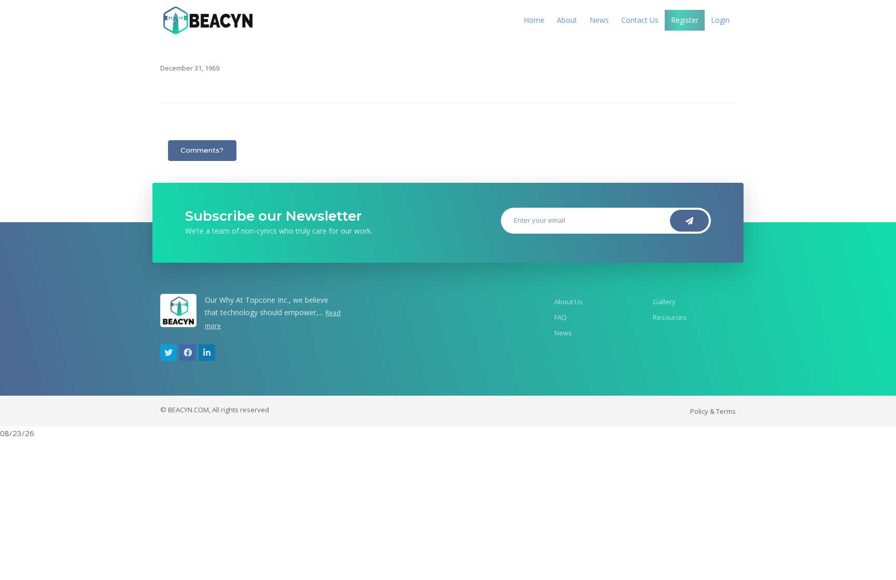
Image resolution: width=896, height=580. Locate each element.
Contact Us (640, 20)
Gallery (664, 301)
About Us (568, 301)
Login (720, 20)
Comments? (201, 150)
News (599, 20)
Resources (670, 317)
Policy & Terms (713, 411)
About (567, 20)
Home (534, 20)
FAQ (560, 317)
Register (684, 20)
